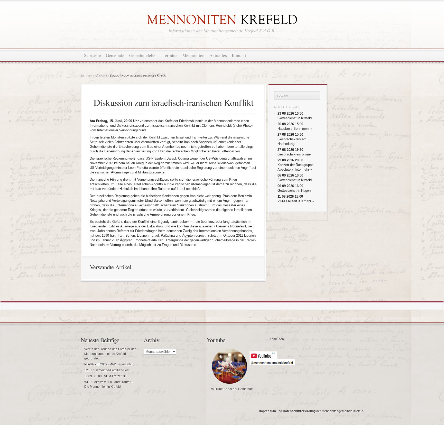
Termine (170, 55)
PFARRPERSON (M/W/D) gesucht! (108, 364)
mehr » (307, 129)
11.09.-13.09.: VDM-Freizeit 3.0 (105, 376)
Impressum (267, 411)
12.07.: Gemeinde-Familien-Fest (106, 370)
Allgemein (101, 75)
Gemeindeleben (143, 55)
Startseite (92, 55)
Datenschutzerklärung (299, 411)
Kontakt (239, 55)
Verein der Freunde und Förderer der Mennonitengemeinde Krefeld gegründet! (110, 353)
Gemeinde (115, 55)
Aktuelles (218, 55)
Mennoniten (193, 55)
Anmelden (277, 339)
